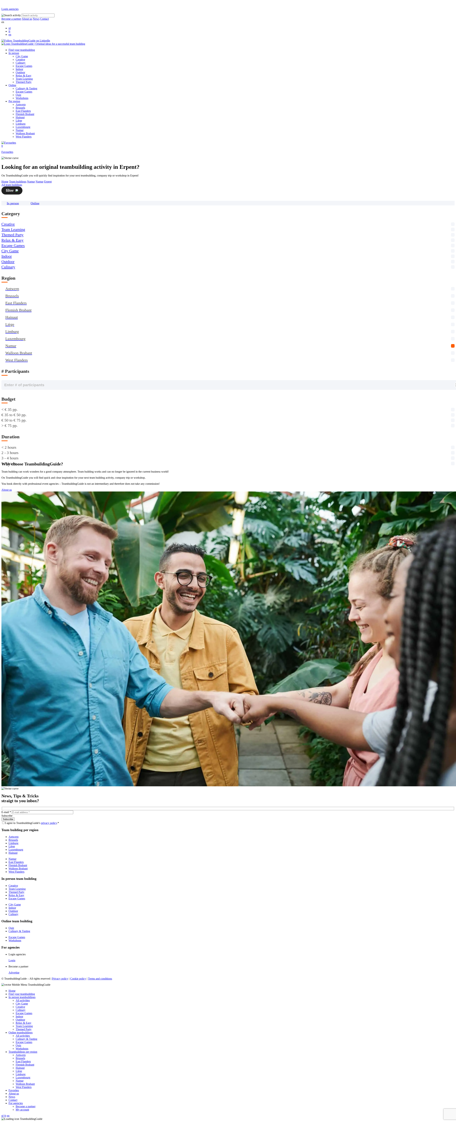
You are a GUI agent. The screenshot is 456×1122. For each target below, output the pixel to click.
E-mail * (6, 812)
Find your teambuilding (22, 49)
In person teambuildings (22, 997)
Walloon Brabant (25, 133)
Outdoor (20, 72)
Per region (14, 101)
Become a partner (11, 18)
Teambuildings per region (23, 1051)
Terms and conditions (100, 978)
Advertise (14, 972)
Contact (44, 18)
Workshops (22, 98)
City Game (22, 56)
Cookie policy (78, 978)
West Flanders (24, 136)
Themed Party (24, 82)
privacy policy (49, 823)
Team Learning (24, 78)
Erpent (48, 181)
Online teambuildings (21, 1032)
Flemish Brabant (25, 114)
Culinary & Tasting (26, 88)
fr (9, 31)
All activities (23, 1000)
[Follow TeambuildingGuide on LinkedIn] (25, 40)
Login (12, 960)
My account (22, 1109)
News (36, 18)
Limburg (20, 123)
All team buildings (11, 184)
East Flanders (23, 110)
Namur (20, 130)
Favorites (14, 1090)
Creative (20, 59)
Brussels (20, 107)
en (10, 34)
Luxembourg (23, 126)
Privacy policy (60, 978)
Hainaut (20, 117)
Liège (19, 120)
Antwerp (21, 104)
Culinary (20, 62)
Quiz (18, 94)
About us (27, 18)
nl (10, 28)
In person (14, 53)
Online (12, 85)
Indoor (19, 69)
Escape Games (24, 65)
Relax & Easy (23, 75)
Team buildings (17, 181)
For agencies (16, 1103)
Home (4, 181)
